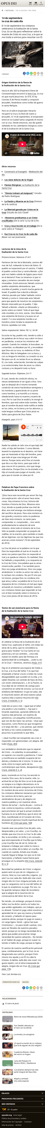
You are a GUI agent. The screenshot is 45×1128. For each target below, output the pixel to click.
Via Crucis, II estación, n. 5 (20, 699)
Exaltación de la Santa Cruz (11, 982)
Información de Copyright (12, 1121)
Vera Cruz (32, 93)
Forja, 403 (12, 744)
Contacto (27, 1121)
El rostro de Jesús (12, 1003)
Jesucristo (26, 982)
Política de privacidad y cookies (14, 1118)
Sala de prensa (8, 1125)
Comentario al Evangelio (15, 171)
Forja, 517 (36, 662)
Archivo (18, 1125)
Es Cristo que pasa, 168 (21, 823)
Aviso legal (17, 1115)
